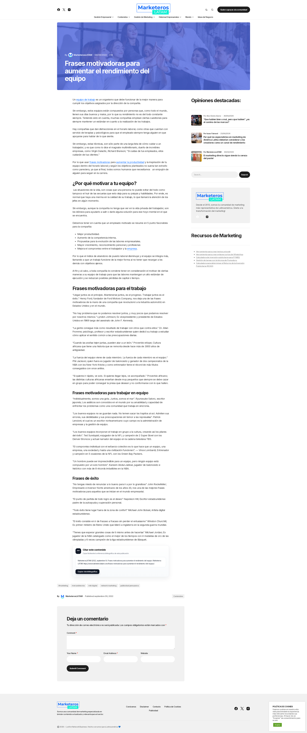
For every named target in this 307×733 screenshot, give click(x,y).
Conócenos (131, 706)
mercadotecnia (78, 585)
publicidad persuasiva (129, 585)
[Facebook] (197, 216)
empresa (132, 248)
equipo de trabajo (85, 99)
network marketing (108, 585)
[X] (202, 216)
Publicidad (153, 710)
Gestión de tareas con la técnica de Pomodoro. (216, 260)
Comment (72, 633)
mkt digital (92, 585)
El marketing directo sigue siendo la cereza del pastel (225, 157)
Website (144, 653)
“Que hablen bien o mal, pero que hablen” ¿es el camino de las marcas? (227, 120)
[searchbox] (214, 174)
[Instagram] (207, 216)
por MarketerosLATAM (212, 152)
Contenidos (178, 596)
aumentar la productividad (130, 162)
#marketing (63, 585)
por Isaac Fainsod (211, 133)
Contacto (157, 706)
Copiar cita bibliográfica (87, 572)
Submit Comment (78, 668)
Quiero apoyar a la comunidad (233, 9)
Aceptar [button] (277, 725)
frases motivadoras (100, 162)
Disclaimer (144, 706)
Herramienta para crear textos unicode (213, 251)
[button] (206, 9)
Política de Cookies (172, 706)
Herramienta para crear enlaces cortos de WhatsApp (219, 254)
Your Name (72, 653)
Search (244, 174)
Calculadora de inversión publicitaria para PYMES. (218, 257)
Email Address (111, 653)
